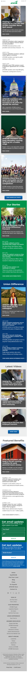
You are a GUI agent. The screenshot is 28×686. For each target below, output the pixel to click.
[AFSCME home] (14, 2)
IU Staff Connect (17, 667)
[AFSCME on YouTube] (16, 593)
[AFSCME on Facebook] (10, 593)
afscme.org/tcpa (16, 566)
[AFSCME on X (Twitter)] (13, 593)
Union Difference (13, 284)
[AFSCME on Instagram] (18, 593)
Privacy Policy (9, 667)
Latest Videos (13, 366)
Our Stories (13, 204)
